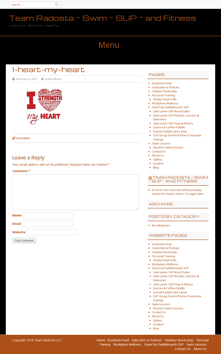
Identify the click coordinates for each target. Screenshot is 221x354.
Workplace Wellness (165, 103)
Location (158, 163)
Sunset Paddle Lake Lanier (170, 131)
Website (18, 232)
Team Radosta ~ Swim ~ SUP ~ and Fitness (102, 18)
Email (16, 224)
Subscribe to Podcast (165, 87)
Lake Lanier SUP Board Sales (171, 111)
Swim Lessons (161, 143)
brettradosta (53, 79)
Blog (156, 167)
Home (100, 340)
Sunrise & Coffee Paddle (169, 127)
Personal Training (163, 95)
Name (17, 215)
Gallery (157, 159)
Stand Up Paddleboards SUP (170, 107)
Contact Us (159, 151)
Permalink (23, 138)
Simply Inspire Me (165, 99)
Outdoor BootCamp (164, 91)
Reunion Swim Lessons (168, 147)
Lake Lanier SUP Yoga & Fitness (173, 123)
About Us (158, 155)
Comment (21, 171)
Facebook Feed (162, 83)
